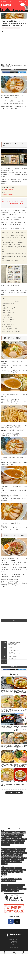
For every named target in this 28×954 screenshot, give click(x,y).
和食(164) (9, 849)
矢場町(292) (18, 832)
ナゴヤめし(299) (20, 859)
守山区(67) (22, 842)
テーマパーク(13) (18, 868)
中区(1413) (14, 838)
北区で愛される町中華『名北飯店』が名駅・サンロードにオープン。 (20, 710)
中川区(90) (3, 842)
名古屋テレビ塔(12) (4, 872)
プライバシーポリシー (14, 942)
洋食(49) (22, 851)
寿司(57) (13, 849)
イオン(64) (17, 891)
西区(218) (3, 840)
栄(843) (7, 832)
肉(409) (8, 857)
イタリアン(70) (14, 853)
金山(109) (3, 834)
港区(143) (8, 842)
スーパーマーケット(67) (5, 889)
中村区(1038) (8, 838)
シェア (6, 72)
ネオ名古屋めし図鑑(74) (5, 878)
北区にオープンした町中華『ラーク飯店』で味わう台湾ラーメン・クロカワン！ (7, 728)
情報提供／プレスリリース (14, 939)
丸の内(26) (12, 834)
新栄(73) (22, 834)
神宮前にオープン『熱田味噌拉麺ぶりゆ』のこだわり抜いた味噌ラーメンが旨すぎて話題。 (20, 765)
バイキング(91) (4, 861)
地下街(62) (13, 889)
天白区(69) (3, 844)
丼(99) (2, 851)
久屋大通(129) (12, 832)
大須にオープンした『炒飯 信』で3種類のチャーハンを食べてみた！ (7, 765)
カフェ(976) (10, 861)
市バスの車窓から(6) (5, 880)
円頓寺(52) (17, 834)
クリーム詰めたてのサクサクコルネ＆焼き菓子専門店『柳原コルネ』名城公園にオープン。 (7, 746)
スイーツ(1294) (4, 863)
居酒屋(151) (11, 859)
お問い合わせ (14, 944)
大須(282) (23, 832)
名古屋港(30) (17, 870)
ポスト (14, 72)
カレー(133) (3, 857)
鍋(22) (15, 859)
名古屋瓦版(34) (12, 880)
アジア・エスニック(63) (18, 855)
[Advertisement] (14, 48)
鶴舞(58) (2, 836)
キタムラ (4, 31)
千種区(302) (24, 838)
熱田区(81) (18, 840)
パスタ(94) (20, 853)
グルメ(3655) (3, 849)
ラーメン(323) (8, 853)
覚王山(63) (16, 836)
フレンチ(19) (3, 855)
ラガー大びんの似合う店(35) (16, 878)
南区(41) (12, 842)
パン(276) (20, 861)
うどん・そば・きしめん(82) (10, 851)
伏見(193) (8, 834)
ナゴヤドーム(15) (13, 872)
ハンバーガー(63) (4, 859)
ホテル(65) (12, 868)
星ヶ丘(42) (3, 838)
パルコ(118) (3, 891)
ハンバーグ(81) (19, 857)
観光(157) (3, 868)
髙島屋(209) (18, 889)
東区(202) (19, 838)
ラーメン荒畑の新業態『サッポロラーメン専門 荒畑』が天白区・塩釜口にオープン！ (20, 783)
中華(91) (2, 853)
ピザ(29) (24, 853)
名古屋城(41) (23, 870)
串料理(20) (18, 851)
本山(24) (20, 836)
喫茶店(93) (15, 861)
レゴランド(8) (3, 874)
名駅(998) (3, 832)
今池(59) (7, 836)
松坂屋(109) (24, 889)
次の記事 (18, 792)
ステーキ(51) (13, 857)
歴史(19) (7, 868)
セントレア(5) (19, 872)
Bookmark (23, 72)
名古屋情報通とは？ (14, 941)
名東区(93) (17, 842)
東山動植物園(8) (11, 870)
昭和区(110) (13, 840)
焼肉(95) (24, 857)
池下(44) (11, 836)
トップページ (4, 953)
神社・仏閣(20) (4, 870)
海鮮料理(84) (18, 849)
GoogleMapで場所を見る (8, 189)
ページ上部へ (14, 953)
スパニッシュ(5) (10, 855)
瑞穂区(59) (23, 840)
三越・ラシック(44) (10, 891)
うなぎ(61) (24, 849)
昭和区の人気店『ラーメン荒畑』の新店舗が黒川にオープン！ (7, 691)
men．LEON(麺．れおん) (13, 660)
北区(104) (8, 840)
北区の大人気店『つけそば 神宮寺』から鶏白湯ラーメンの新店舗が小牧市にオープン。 (7, 710)
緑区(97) (7, 844)
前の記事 (10, 792)
